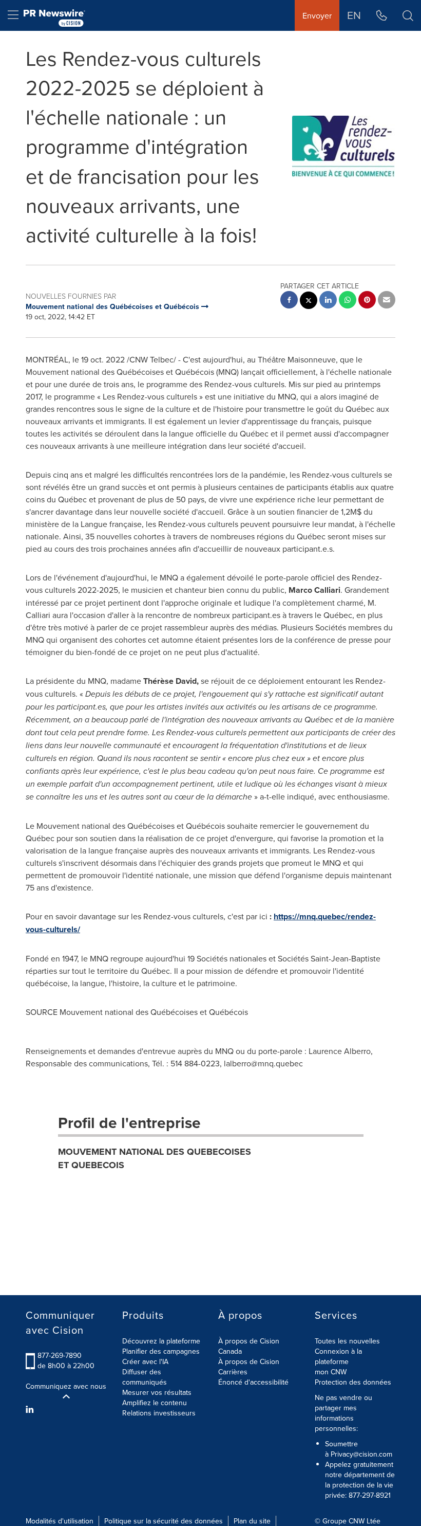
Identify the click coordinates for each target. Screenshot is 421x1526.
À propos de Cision (248, 1361)
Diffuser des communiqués (144, 1377)
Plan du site (252, 1521)
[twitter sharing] (308, 302)
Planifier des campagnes (161, 1351)
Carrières (232, 1372)
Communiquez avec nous (66, 1386)
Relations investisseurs (159, 1413)
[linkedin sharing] (328, 301)
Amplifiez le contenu (154, 1402)
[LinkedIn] (31, 1409)
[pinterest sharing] (367, 301)
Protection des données (353, 1382)
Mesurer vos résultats (157, 1392)
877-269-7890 (59, 1355)
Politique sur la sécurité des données (163, 1521)
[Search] (408, 15)
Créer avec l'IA (145, 1361)
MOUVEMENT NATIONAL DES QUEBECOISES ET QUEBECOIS (154, 1158)
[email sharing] (386, 301)
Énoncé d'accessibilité (253, 1382)
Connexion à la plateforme (338, 1356)
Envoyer (317, 15)
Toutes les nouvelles (347, 1341)
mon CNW (331, 1372)
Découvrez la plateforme (161, 1341)
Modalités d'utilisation (59, 1521)
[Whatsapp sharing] (347, 301)
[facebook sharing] (289, 301)
